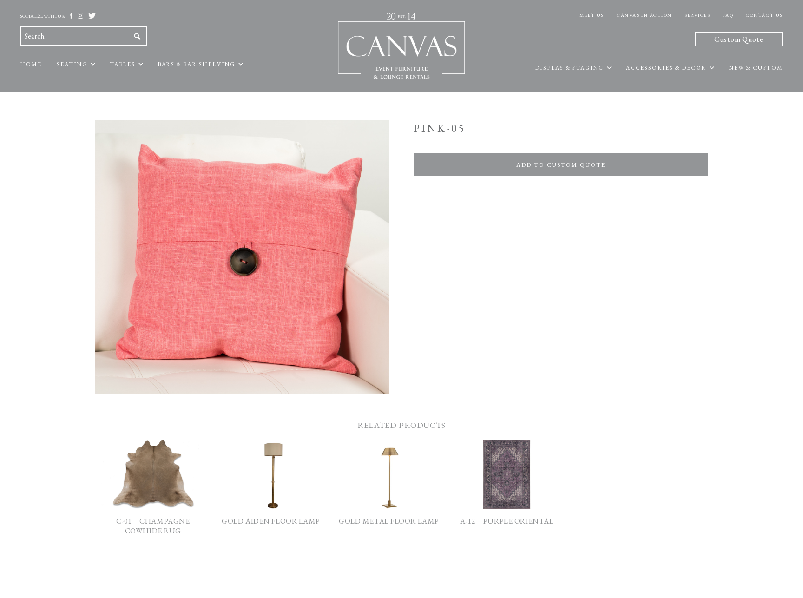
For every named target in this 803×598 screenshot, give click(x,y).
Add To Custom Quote (560, 165)
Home (30, 64)
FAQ (728, 15)
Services (697, 15)
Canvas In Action (644, 15)
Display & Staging (569, 68)
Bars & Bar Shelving (196, 64)
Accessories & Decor (666, 68)
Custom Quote (739, 39)
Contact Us (764, 15)
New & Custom (756, 68)
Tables (122, 64)
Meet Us (591, 15)
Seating (72, 64)
